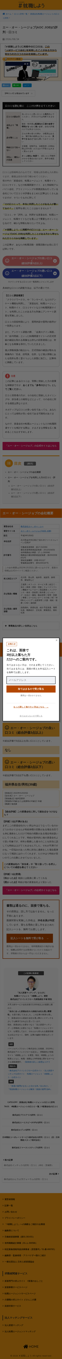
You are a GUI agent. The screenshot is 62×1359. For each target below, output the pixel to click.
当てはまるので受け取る (31, 688)
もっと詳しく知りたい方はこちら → (30, 707)
